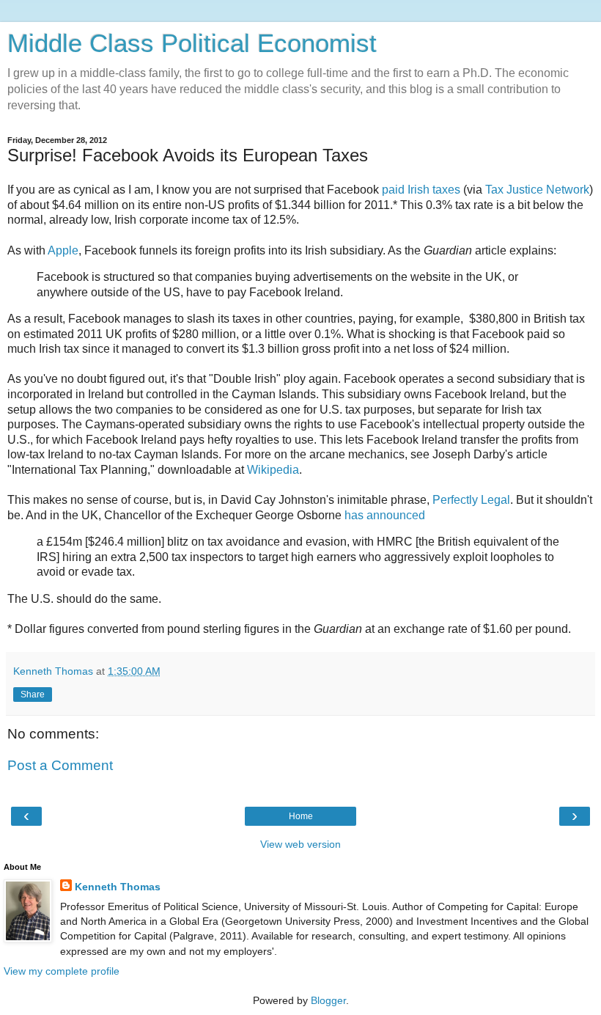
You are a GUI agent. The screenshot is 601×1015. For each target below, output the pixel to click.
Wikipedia (273, 469)
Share (33, 694)
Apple (63, 250)
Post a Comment (60, 765)
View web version (300, 844)
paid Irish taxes (421, 189)
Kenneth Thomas (118, 887)
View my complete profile (61, 971)
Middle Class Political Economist (192, 43)
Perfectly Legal (471, 500)
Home (301, 816)
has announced (384, 515)
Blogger (328, 1000)
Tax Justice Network (537, 189)
